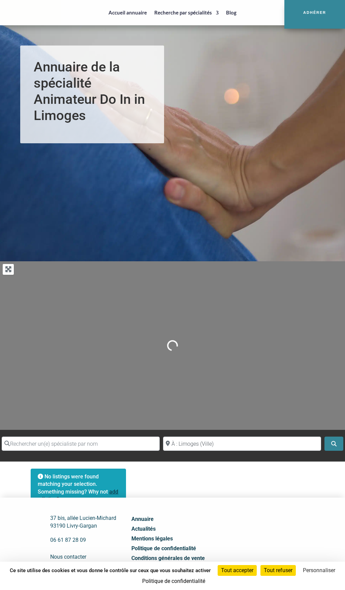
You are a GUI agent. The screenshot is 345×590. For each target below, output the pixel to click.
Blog (231, 12)
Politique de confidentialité (163, 548)
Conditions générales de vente (168, 558)
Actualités (143, 529)
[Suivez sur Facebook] (246, 531)
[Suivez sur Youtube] (276, 531)
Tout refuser (278, 570)
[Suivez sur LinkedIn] (261, 531)
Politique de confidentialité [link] (173, 581)
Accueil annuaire (127, 12)
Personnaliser (319, 570)
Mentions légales (152, 538)
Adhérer (314, 12)
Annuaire (142, 519)
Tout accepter (237, 570)
